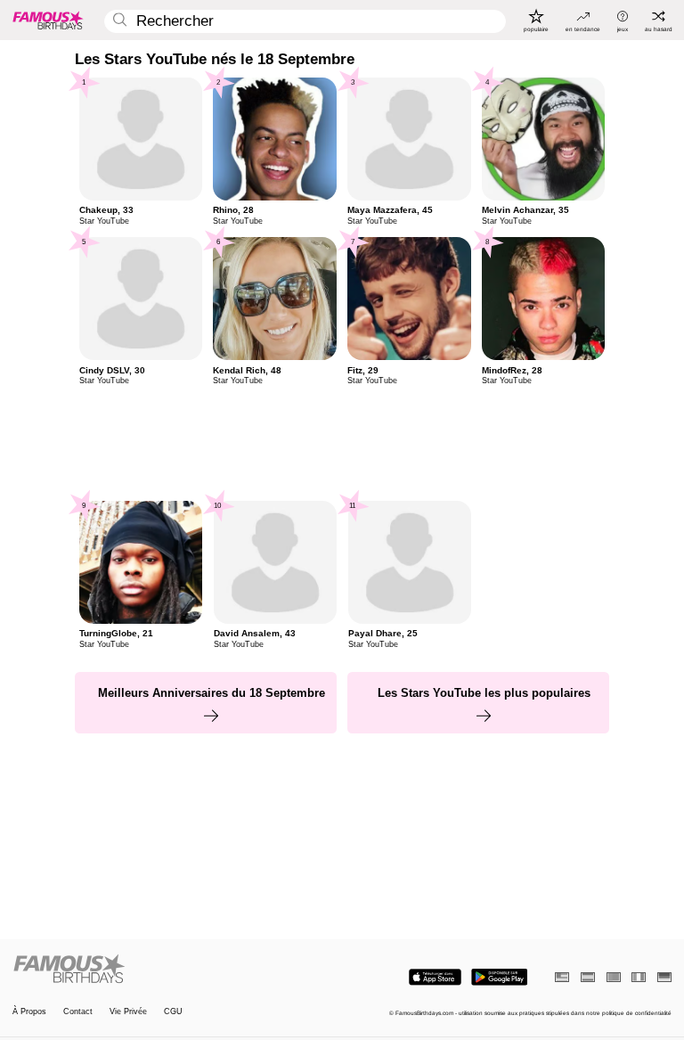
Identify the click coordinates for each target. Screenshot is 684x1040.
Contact (78, 1012)
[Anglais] (562, 977)
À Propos (29, 1012)
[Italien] (638, 977)
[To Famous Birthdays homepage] (48, 19)
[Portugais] (614, 977)
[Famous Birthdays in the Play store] (499, 977)
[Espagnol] (588, 977)
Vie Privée (128, 1012)
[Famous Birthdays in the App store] (435, 977)
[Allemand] (664, 977)
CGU (173, 1012)
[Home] (174, 970)
